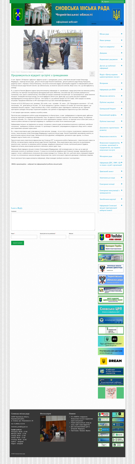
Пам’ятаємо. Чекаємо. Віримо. (81, 430)
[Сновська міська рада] (67, 14)
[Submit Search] (102, 1)
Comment (13, 211)
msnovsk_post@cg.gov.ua (19, 426)
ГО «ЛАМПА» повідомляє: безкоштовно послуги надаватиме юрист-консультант (82, 419)
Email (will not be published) (48, 233)
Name (13, 233)
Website (71, 233)
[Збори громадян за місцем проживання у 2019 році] (53, 429)
